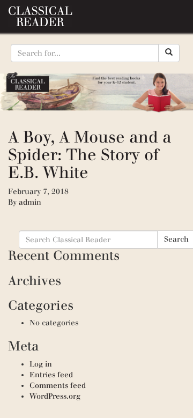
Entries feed (51, 374)
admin (30, 202)
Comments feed (57, 385)
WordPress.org (54, 396)
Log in (40, 364)
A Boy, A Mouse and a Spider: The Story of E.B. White (90, 154)
